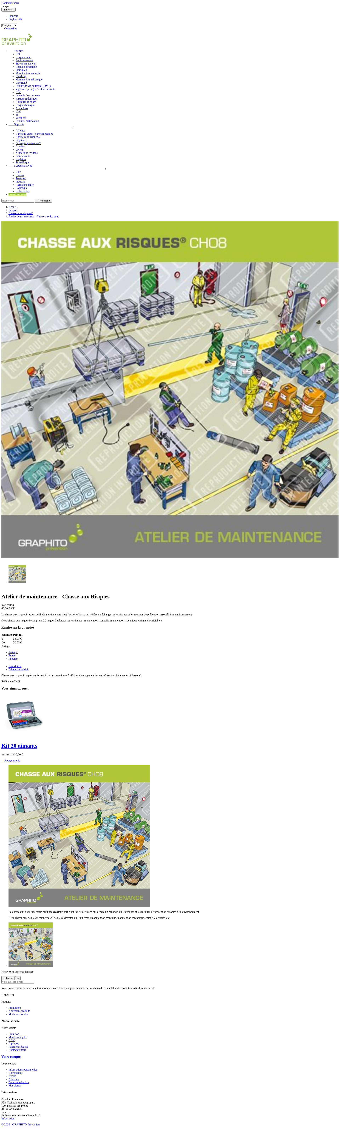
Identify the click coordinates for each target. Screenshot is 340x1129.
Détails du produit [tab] (18, 669)
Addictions (22, 108)
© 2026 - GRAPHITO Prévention (20, 1124)
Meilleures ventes (18, 1014)
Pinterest (13, 658)
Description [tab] (14, 666)
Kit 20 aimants (19, 746)
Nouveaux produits (19, 1010)
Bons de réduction (18, 1082)
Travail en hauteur (26, 63)
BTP (18, 171)
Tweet (11, 655)
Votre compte (11, 1056)
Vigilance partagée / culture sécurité (35, 89)
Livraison (13, 1033)
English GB (15, 19)
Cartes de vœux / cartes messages (34, 133)
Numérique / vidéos (27, 152)
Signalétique (22, 162)
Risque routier (23, 57)
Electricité (21, 82)
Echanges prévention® (28, 143)
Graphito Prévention (17, 195)
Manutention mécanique (29, 79)
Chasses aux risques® (28, 136)
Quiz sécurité (23, 156)
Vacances (21, 117)
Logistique (21, 187)
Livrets (19, 149)
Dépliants (21, 140)
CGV (11, 1040)
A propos (13, 1043)
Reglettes (21, 159)
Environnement (24, 60)
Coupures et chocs (26, 101)
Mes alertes (14, 1085)
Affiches (20, 130)
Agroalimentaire (25, 184)
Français (13, 15)
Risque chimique (25, 105)
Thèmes (15, 50)
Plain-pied (21, 69)
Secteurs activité (20, 165)
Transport (21, 178)
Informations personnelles (22, 1069)
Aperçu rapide (10, 760)
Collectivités (22, 191)
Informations (8, 1118)
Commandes (15, 1072)
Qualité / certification (27, 120)
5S (17, 114)
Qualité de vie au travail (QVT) (33, 85)
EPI (18, 53)
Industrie (20, 181)
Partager (13, 652)
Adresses (13, 1079)
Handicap (21, 76)
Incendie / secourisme (28, 95)
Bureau (20, 175)
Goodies (20, 146)
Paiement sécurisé (18, 1046)
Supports (16, 124)
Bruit (18, 92)
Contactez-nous (10, 2)
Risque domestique (26, 66)
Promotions (14, 1007)
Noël (18, 111)
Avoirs (12, 1075)
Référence (7, 681)
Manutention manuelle (28, 73)
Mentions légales (17, 1037)
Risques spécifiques (27, 98)
